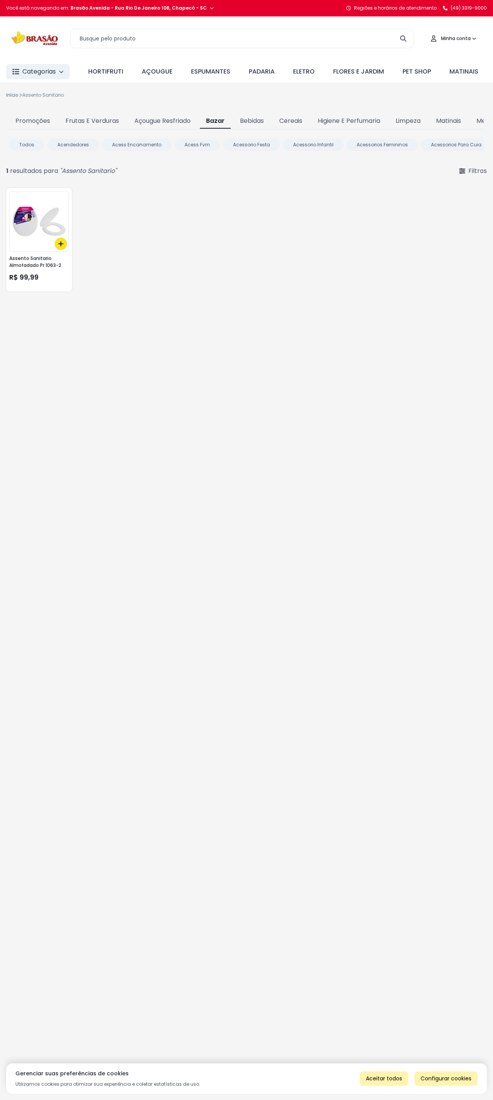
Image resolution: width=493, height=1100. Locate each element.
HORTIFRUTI (105, 71)
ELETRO (304, 71)
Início (12, 95)
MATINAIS (463, 71)
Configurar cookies (446, 1078)
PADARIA (262, 71)
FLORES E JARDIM (358, 71)
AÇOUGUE (157, 71)
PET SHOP (416, 71)
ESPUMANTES (210, 71)
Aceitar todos (384, 1078)
